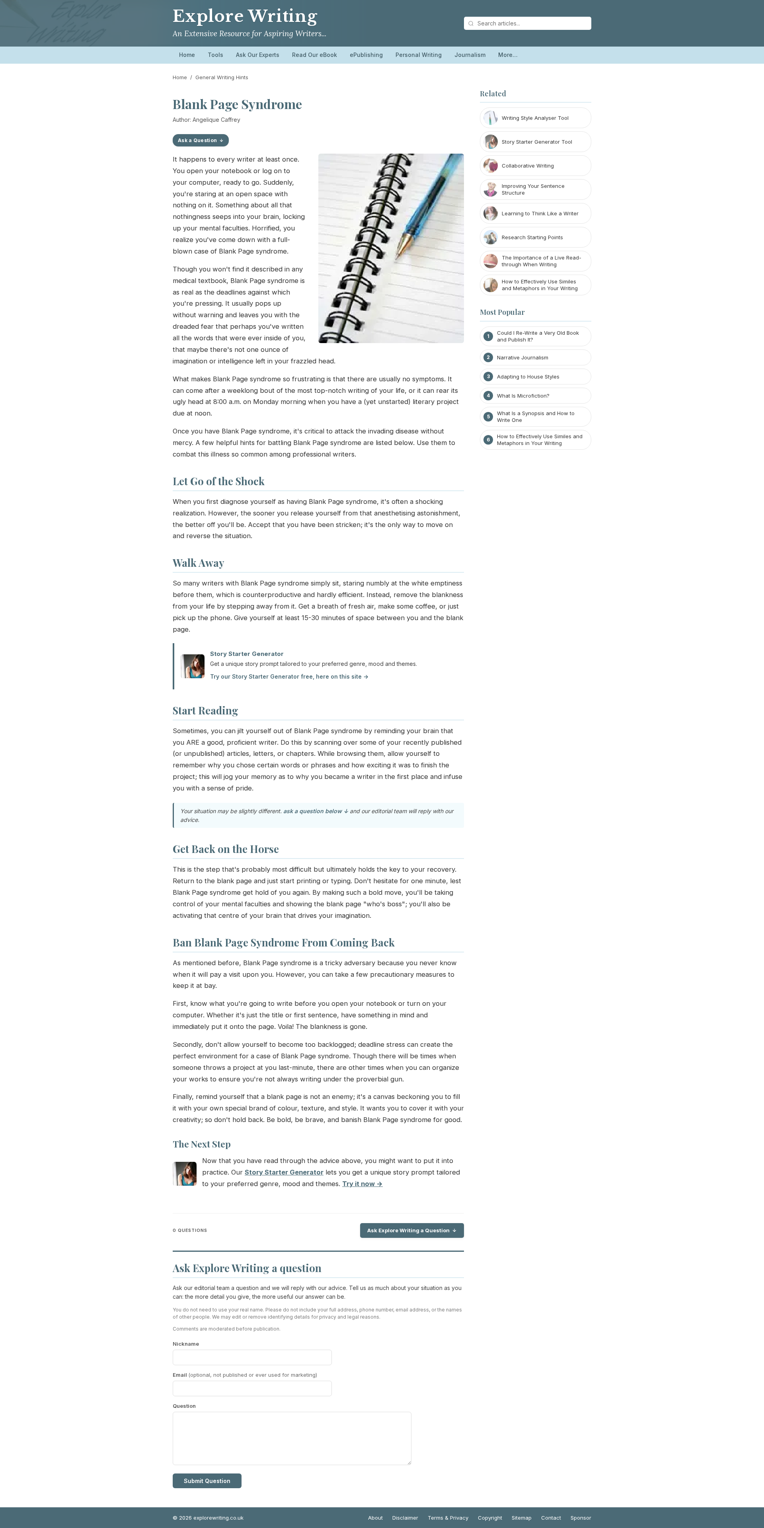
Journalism (469, 54)
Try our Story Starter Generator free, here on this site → (289, 676)
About (375, 1517)
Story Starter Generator (247, 654)
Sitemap (522, 1517)
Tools (215, 54)
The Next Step (202, 1144)
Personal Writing (419, 54)
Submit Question (207, 1480)
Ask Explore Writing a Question (408, 1230)
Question (184, 1406)
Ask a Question (197, 140)
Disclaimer (405, 1517)
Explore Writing (245, 16)
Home (187, 54)
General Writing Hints (221, 77)
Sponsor (581, 1517)
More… (508, 54)
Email (245, 1375)
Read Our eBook (314, 54)
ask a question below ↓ (315, 811)
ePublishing (366, 54)
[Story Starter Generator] (185, 1175)
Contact (551, 1517)
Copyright (490, 1517)
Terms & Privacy (448, 1517)
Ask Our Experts (257, 54)
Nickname (186, 1344)
